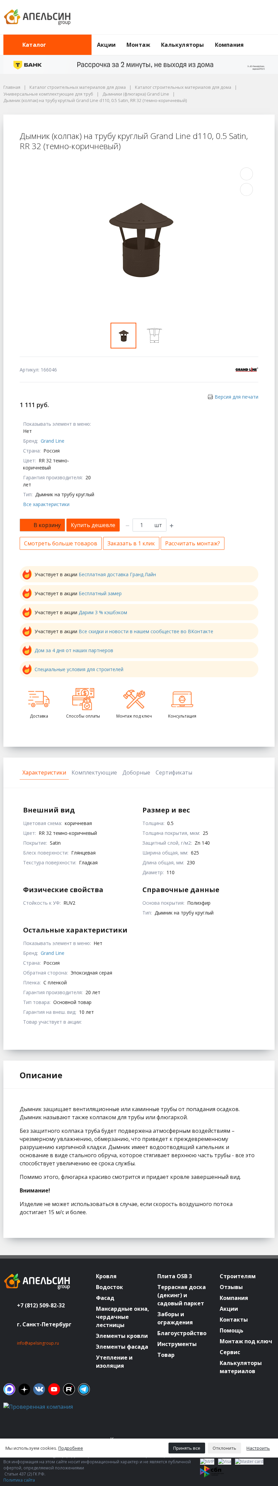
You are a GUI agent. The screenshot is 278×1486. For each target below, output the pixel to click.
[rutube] (69, 1389)
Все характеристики (46, 504)
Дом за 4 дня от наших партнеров (74, 650)
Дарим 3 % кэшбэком (103, 612)
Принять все (186, 1448)
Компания (229, 44)
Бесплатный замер (100, 593)
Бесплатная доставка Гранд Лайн (117, 574)
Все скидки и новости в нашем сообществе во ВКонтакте (146, 631)
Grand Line (52, 441)
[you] (54, 1389)
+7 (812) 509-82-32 (41, 1305)
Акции (106, 44)
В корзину (47, 525)
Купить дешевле (93, 525)
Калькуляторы (182, 44)
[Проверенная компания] (38, 1406)
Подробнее (70, 1448)
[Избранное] (232, 17)
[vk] (39, 1389)
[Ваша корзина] (263, 17)
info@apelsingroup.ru (38, 1343)
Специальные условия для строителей (79, 669)
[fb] (9, 1389)
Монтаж (138, 44)
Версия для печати (236, 397)
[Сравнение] (247, 17)
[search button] (272, 38)
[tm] (84, 1389)
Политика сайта (19, 1480)
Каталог (34, 44)
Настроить (258, 1448)
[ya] (24, 1389)
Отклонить (224, 1448)
